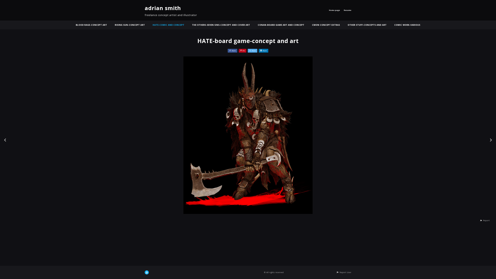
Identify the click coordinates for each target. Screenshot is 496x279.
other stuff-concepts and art (367, 25)
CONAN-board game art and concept (281, 25)
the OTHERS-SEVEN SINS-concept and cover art (221, 25)
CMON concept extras (326, 25)
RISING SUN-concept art (130, 25)
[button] (485, 220)
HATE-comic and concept (168, 25)
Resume (347, 10)
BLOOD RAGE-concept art (91, 25)
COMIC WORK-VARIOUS (407, 25)
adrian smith (163, 8)
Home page (334, 10)
